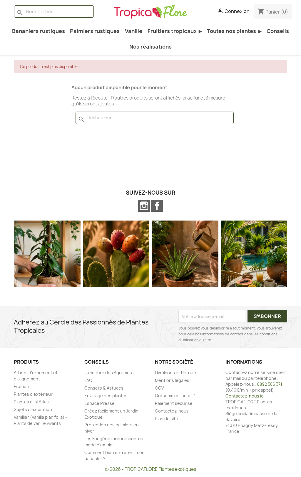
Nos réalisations (150, 46)
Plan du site (166, 418)
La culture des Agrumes (108, 372)
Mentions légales (172, 380)
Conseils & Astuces (103, 388)
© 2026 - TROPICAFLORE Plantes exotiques (150, 469)
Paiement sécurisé (174, 403)
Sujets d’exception (33, 409)
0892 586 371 (269, 384)
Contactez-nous (172, 411)
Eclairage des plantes (106, 395)
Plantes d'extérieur (33, 394)
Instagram (144, 206)
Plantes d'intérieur (32, 402)
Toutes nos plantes (234, 31)
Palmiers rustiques (95, 31)
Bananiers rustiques (38, 31)
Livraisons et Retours (176, 372)
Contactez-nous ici (244, 396)
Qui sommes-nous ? (175, 395)
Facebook (157, 206)
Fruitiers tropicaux (175, 31)
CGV (159, 388)
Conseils (278, 31)
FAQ (88, 380)
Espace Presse (99, 403)
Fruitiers (22, 386)
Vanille (133, 31)
